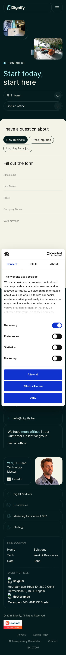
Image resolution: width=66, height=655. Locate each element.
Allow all (33, 374)
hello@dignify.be (23, 418)
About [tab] (54, 264)
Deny (33, 397)
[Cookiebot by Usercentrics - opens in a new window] (47, 254)
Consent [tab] (12, 264)
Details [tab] (33, 264)
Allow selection (33, 386)
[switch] (57, 336)
